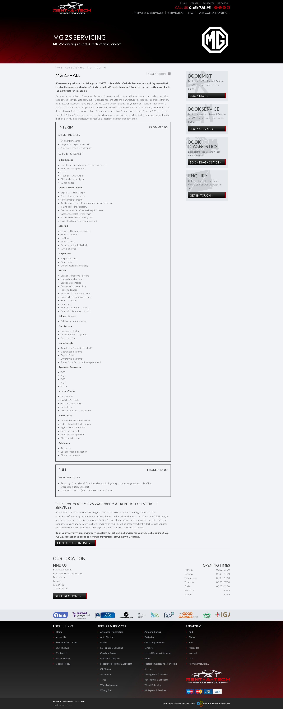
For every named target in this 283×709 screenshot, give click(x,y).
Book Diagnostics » (205, 162)
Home (184, 3)
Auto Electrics (107, 637)
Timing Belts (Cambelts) (156, 674)
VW (191, 658)
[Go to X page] (220, 7)
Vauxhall (193, 653)
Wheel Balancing (152, 685)
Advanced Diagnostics (111, 632)
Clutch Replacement (154, 642)
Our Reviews (208, 3)
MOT (191, 12)
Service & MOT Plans (67, 642)
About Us (195, 3)
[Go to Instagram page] (228, 7)
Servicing (176, 12)
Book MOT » (199, 95)
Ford (191, 642)
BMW (192, 637)
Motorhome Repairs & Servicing (160, 664)
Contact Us (222, 3)
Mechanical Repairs (110, 658)
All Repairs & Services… (156, 690)
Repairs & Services (148, 12)
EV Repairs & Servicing (111, 648)
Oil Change (105, 669)
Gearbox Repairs (108, 653)
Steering (148, 669)
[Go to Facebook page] (216, 7)
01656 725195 (193, 7)
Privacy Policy (63, 658)
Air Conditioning (213, 12)
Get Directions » (68, 596)
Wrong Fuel (106, 690)
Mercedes (194, 648)
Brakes (103, 642)
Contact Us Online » (73, 543)
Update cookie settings (63, 705)
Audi (191, 632)
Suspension (105, 674)
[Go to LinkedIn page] (224, 7)
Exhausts (148, 648)
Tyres (103, 679)
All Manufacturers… (199, 664)
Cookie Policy (63, 664)
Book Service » (201, 128)
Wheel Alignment (109, 685)
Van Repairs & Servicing (156, 679)
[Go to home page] (72, 8)
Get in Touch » (201, 195)
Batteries (149, 637)
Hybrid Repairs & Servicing (158, 653)
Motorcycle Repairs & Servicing (116, 664)
